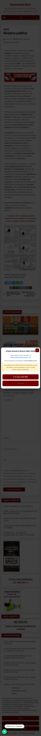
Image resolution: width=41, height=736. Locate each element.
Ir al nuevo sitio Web (20, 377)
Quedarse (20, 383)
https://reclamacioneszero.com (20, 357)
